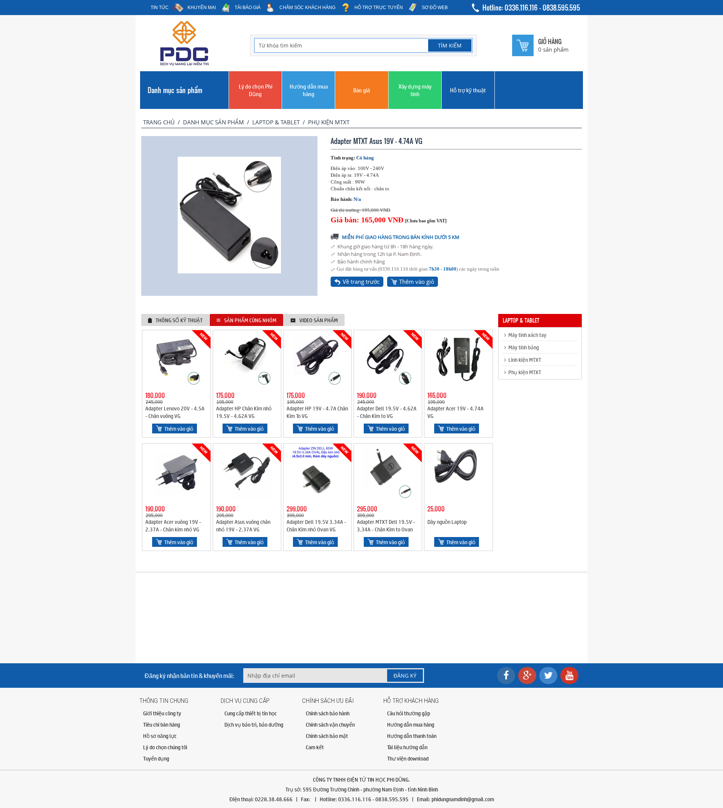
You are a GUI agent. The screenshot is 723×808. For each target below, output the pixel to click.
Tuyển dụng (156, 758)
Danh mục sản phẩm (175, 90)
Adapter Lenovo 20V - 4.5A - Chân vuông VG (174, 411)
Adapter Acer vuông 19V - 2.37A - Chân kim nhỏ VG (173, 525)
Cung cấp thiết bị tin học (250, 713)
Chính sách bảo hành (327, 713)
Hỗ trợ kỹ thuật (468, 90)
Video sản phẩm (318, 320)
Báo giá (361, 90)
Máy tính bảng (522, 347)
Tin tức (160, 7)
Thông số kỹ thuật (179, 320)
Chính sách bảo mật (327, 735)
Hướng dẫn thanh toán (411, 735)
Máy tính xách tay (526, 334)
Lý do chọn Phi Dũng (255, 90)
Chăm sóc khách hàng (307, 7)
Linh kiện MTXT (523, 359)
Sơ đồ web (435, 7)
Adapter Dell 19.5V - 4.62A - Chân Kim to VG (386, 411)
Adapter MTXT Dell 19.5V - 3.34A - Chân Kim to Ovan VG (386, 529)
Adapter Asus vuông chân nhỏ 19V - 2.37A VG (243, 525)
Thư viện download (408, 758)
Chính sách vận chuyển (330, 724)
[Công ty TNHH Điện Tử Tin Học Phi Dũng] (184, 64)
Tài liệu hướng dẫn (407, 747)
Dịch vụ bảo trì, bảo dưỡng (253, 724)
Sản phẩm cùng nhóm (250, 320)
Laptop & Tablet (276, 122)
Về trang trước (361, 281)
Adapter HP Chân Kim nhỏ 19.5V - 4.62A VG (244, 411)
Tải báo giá (248, 7)
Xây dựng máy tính (415, 90)
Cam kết (315, 747)
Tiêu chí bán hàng (161, 724)
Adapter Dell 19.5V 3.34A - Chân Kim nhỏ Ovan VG (316, 525)
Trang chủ (159, 122)
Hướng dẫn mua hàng (309, 90)
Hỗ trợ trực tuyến (378, 7)
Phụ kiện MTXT (328, 122)
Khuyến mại (202, 7)
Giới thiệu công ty (162, 713)
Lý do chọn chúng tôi (165, 747)
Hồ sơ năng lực (160, 735)
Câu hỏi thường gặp (408, 713)
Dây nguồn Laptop (447, 521)
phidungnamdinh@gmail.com (463, 799)
